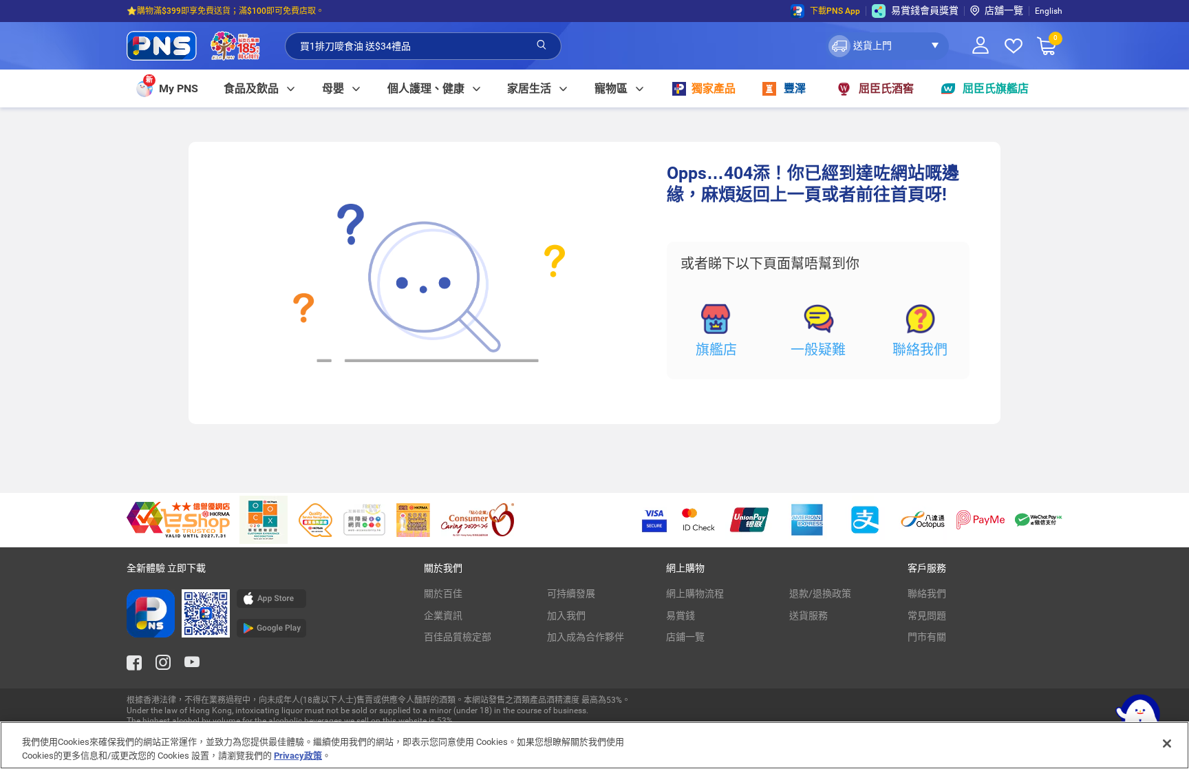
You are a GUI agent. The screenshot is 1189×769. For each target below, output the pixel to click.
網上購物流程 (695, 593)
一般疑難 (818, 349)
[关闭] (1167, 743)
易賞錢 (680, 615)
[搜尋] (541, 45)
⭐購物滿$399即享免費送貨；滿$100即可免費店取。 (225, 11)
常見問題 (927, 615)
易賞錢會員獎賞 (924, 10)
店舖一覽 (1004, 10)
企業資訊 (443, 615)
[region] (594, 745)
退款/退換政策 (820, 593)
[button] (887, 46)
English (1048, 11)
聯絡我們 (919, 349)
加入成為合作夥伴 (585, 636)
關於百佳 (443, 593)
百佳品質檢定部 (457, 636)
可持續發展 (571, 593)
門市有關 (927, 636)
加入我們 (566, 615)
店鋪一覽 (685, 636)
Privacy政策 (298, 755)
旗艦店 (716, 349)
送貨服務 (808, 615)
